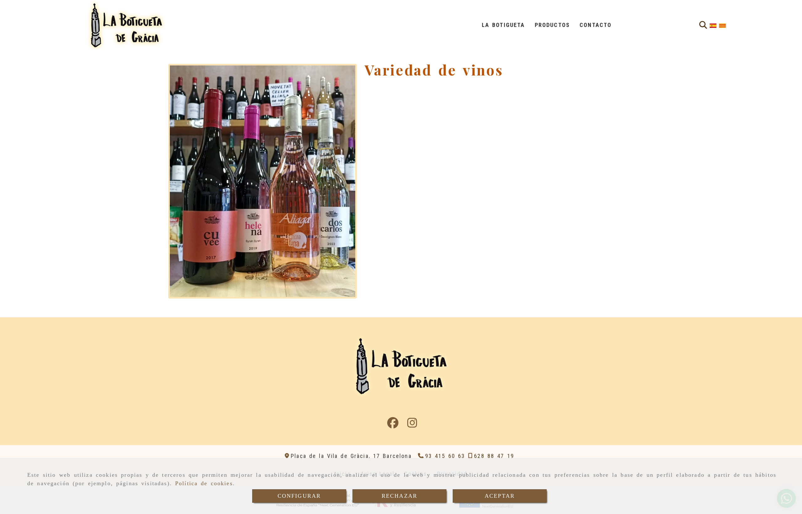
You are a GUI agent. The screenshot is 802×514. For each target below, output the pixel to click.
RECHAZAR (399, 496)
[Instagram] (412, 424)
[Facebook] (393, 424)
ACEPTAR (500, 496)
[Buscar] (703, 25)
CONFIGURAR (299, 496)
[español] (713, 25)
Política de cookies (204, 483)
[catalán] (722, 25)
